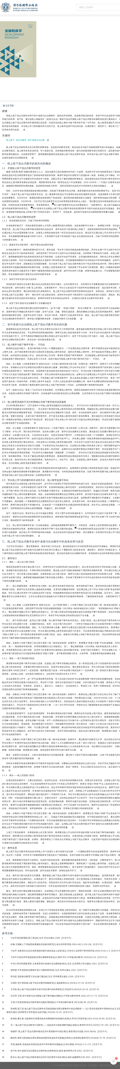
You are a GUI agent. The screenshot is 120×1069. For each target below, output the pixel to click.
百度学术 (66, 938)
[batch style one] (113, 1061)
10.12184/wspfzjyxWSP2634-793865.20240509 (73, 44)
